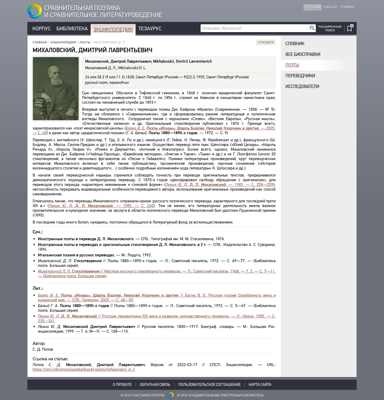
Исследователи (302, 86)
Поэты (85, 42)
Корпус (41, 29)
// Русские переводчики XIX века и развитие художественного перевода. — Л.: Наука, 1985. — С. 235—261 (157, 318)
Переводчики (300, 76)
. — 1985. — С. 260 (101, 205)
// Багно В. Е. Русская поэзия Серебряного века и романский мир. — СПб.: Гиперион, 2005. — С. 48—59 (157, 297)
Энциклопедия (113, 30)
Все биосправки (303, 54)
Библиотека (72, 29)
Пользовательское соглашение (209, 384)
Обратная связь (155, 384)
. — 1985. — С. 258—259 (219, 184)
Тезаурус (149, 29)
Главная (40, 42)
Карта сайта (260, 384)
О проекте (122, 384)
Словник (295, 43)
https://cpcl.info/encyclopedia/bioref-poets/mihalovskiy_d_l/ (84, 369)
